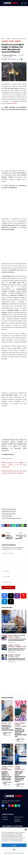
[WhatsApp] (15, 805)
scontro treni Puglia (7, 516)
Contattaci (22, 853)
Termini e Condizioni (8, 853)
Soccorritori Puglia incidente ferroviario (11, 518)
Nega (14, 849)
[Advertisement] (14, 22)
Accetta (14, 845)
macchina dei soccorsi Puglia (9, 511)
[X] (6, 805)
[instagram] (9, 805)
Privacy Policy (16, 853)
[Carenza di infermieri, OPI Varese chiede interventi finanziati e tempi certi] (4, 637)
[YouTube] (12, 805)
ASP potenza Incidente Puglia (9, 509)
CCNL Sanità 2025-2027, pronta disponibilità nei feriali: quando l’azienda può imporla (16, 659)
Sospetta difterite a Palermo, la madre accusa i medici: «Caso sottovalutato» (16, 649)
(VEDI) (15, 103)
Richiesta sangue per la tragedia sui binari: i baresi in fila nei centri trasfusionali (14, 465)
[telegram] (19, 805)
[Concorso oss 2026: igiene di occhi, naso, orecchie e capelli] (14, 621)
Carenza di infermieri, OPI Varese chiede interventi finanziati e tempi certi (17, 639)
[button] (25, 829)
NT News (8, 38)
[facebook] (3, 805)
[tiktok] (3, 808)
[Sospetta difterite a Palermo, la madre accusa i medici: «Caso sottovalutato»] (4, 647)
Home (3, 38)
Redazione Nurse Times (10, 55)
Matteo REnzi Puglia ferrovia (8, 513)
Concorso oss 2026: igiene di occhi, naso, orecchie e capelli (13, 627)
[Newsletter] (6, 808)
